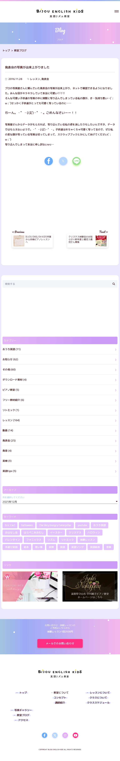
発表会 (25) (9, 440)
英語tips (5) (9, 471)
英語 (62, 547)
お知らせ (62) (10, 359)
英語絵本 (95, 547)
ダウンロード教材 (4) (14, 379)
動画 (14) (7, 430)
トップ (6, 50)
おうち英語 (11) (11, 349)
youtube (82, 525)
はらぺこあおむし (34, 532)
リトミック (67, 539)
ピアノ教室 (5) (10, 390)
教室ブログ (20, 50)
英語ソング (77, 547)
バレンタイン (12, 539)
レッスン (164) (11, 420)
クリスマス (75, 532)
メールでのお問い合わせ (60, 643)
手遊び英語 (11, 547)
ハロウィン (94, 532)
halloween (27, 525)
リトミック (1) (10, 410)
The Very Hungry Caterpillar (55, 525)
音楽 (108, 547)
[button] (117, 11)
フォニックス (33, 539)
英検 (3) (7, 461)
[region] (32, 194)
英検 (51, 547)
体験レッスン (87, 539)
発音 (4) (7, 450)
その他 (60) (9, 369)
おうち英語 (99, 525)
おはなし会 (11, 532)
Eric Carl (10, 525)
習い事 (38, 547)
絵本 (26, 547)
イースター (56, 532)
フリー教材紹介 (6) (13, 400)
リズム (51, 539)
